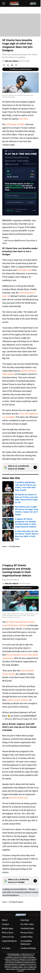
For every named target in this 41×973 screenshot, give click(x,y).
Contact (5, 924)
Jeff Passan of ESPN (15, 124)
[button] (20, 202)
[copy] (16, 65)
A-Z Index (6, 948)
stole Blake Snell (24, 270)
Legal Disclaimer (9, 941)
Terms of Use (8, 937)
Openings (24, 920)
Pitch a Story (7, 932)
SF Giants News (14, 546)
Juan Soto (23, 119)
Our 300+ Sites (27, 924)
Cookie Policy (26, 937)
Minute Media (15, 954)
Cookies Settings (28, 948)
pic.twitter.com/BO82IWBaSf (23, 716)
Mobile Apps (7, 928)
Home (4, 546)
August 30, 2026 (30, 719)
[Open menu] (3, 3)
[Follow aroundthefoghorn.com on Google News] (35, 467)
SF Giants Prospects (16, 902)
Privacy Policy (26, 932)
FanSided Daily (27, 928)
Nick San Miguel (11, 61)
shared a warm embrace (18, 700)
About (4, 920)
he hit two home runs (18, 798)
